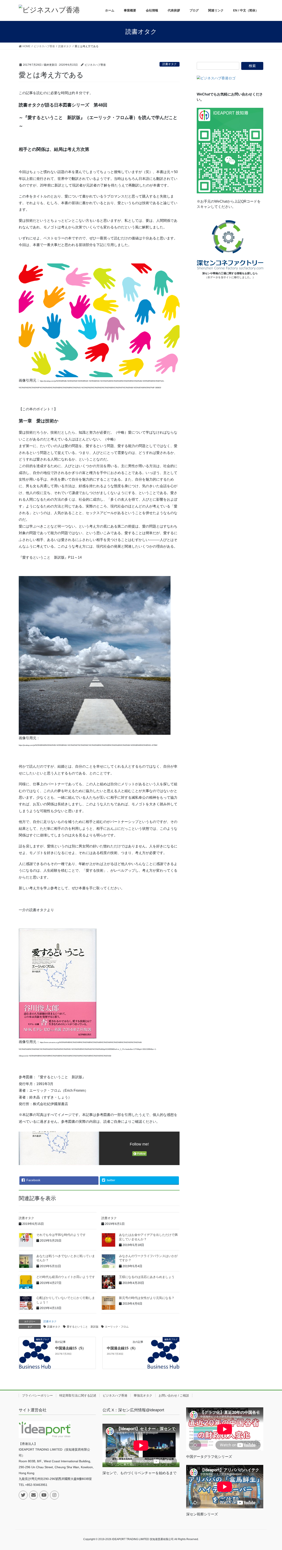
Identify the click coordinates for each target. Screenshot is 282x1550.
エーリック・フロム (117, 1326)
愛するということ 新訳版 (82, 1326)
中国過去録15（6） (122, 1348)
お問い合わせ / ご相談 (174, 1395)
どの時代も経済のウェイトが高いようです (65, 1277)
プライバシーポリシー (37, 1395)
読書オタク (169, 64)
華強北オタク (143, 1395)
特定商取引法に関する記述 (77, 1395)
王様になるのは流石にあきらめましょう (146, 1277)
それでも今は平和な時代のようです (61, 1235)
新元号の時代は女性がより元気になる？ (146, 1298)
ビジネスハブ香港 (115, 1395)
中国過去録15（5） (70, 1348)
